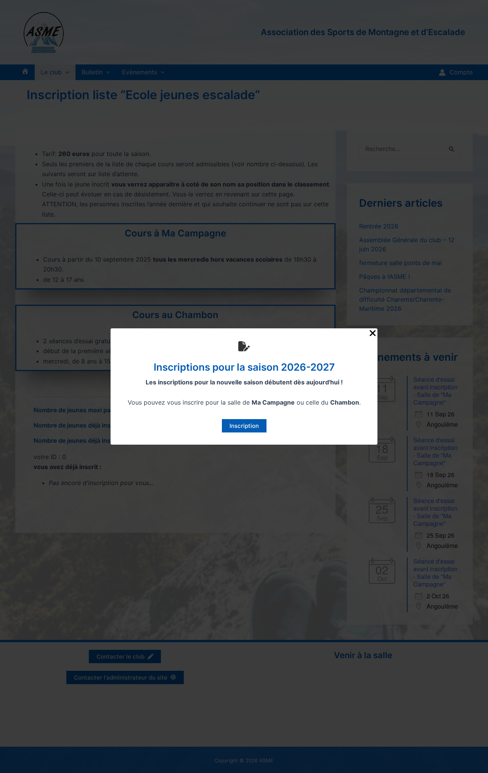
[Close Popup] (372, 333)
